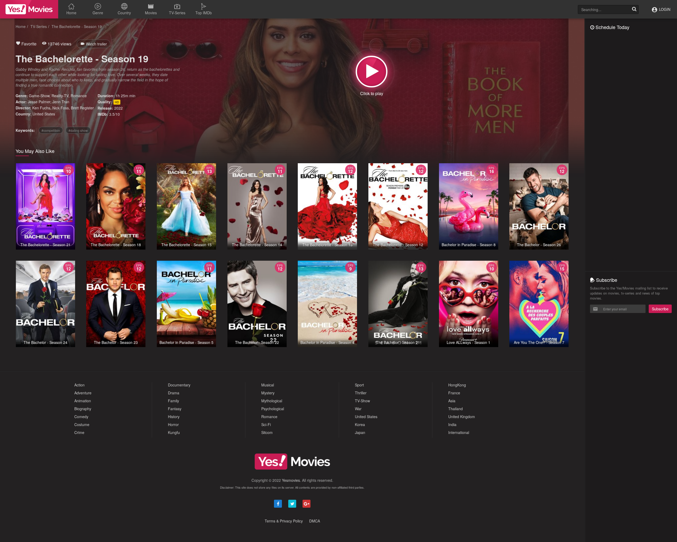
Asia (451, 400)
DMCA (314, 521)
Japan (360, 432)
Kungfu (174, 432)
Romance (79, 95)
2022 (118, 108)
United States (44, 113)
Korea (360, 424)
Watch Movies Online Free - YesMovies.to (29, 9)
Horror (173, 424)
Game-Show (39, 95)
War (358, 408)
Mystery (268, 392)
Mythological (271, 400)
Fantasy (174, 408)
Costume (81, 424)
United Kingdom (461, 416)
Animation (82, 400)
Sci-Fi (266, 424)
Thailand (455, 408)
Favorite (28, 44)
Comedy (81, 416)
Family (173, 400)
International (458, 432)
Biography (82, 408)
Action (79, 384)
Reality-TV (60, 95)
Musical (267, 384)
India (452, 424)
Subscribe (660, 308)
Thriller (361, 392)
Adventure (83, 392)
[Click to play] (371, 71)
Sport (359, 384)
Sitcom (267, 432)
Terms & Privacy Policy (284, 521)
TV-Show (362, 400)
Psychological (272, 408)
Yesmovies (291, 480)
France (454, 392)
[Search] (634, 9)
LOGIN (664, 9)
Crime (79, 432)
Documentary (179, 384)
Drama (173, 392)
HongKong (457, 384)
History (174, 416)
